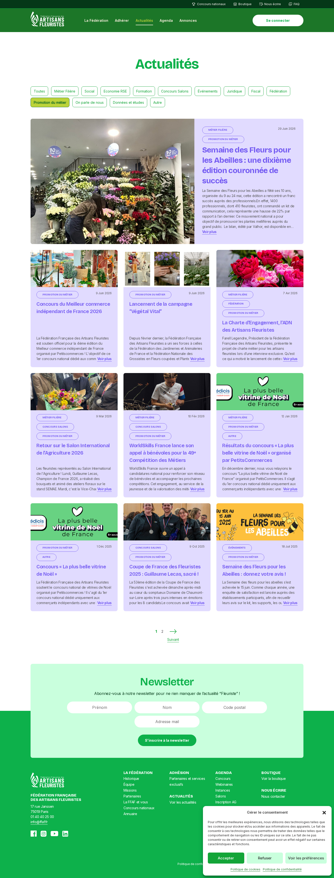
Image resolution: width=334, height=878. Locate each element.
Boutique (244, 4)
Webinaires (224, 784)
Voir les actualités (182, 802)
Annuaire (130, 814)
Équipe (128, 784)
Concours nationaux (211, 4)
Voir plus (209, 232)
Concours (223, 778)
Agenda (166, 20)
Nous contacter (273, 796)
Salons (220, 796)
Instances (222, 790)
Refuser (265, 858)
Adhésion (179, 773)
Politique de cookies (245, 869)
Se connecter (278, 20)
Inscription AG (225, 802)
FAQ (297, 4)
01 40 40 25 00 (42, 817)
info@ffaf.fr (39, 822)
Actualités (144, 20)
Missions (130, 790)
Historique (131, 778)
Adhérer (122, 20)
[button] (324, 812)
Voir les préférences (306, 858)
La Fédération (96, 20)
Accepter (226, 858)
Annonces (188, 20)
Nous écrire (272, 4)
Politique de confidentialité (282, 869)
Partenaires (132, 796)
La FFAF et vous (135, 802)
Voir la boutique (273, 778)
